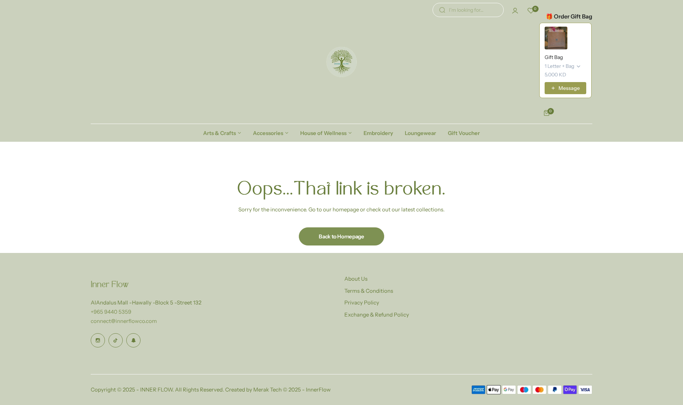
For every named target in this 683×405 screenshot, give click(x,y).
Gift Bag (554, 57)
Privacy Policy (361, 302)
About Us (355, 278)
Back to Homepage (341, 236)
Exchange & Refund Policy (376, 314)
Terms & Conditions (368, 290)
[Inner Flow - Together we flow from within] (341, 62)
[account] (515, 10)
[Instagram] (98, 340)
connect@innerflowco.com (124, 321)
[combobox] (468, 10)
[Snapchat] (133, 340)
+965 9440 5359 (111, 311)
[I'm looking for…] (442, 10)
